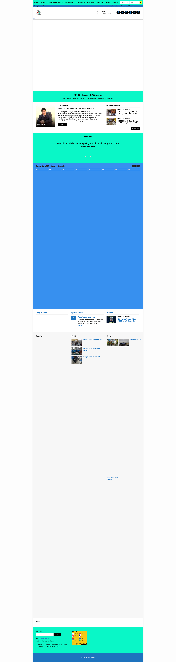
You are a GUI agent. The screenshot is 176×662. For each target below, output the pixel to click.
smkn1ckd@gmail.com (104, 13)
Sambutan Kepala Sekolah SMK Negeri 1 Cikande (76, 109)
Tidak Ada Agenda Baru (86, 317)
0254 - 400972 (102, 11)
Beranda (36, 2)
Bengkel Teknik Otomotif (91, 357)
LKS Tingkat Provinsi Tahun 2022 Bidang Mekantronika (127, 320)
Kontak (108, 2)
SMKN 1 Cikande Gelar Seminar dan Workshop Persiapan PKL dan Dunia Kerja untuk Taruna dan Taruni (129, 124)
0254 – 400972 (45, 638)
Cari (58, 634)
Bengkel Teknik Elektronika (92, 339)
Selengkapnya (81, 121)
